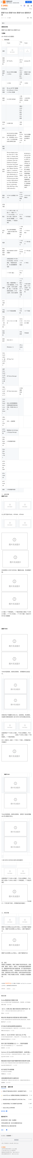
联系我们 (16, 1140)
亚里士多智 (3, 1004)
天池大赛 (11, 1143)
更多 (2, 1130)
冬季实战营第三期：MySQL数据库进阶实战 (11, 1123)
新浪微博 (9, 1135)
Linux (14, 988)
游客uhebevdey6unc (5, 1030)
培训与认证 (16, 1143)
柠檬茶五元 (3, 1073)
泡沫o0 (2, 1013)
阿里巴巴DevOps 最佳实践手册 (8, 1126)
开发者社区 (6, 1143)
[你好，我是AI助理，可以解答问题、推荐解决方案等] (24, 5)
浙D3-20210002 (15, 1154)
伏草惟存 (3, 1082)
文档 (2, 1143)
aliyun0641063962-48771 (6, 1065)
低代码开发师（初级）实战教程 (8, 1120)
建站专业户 (3, 1021)
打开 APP (29, 2)
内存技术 (8, 988)
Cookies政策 (14, 1148)
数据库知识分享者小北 (5, 1039)
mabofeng (8, 983)
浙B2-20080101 (16, 1152)
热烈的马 (3, 1047)
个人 (30, 9)
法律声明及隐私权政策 (6, 1148)
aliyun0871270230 (5, 1056)
